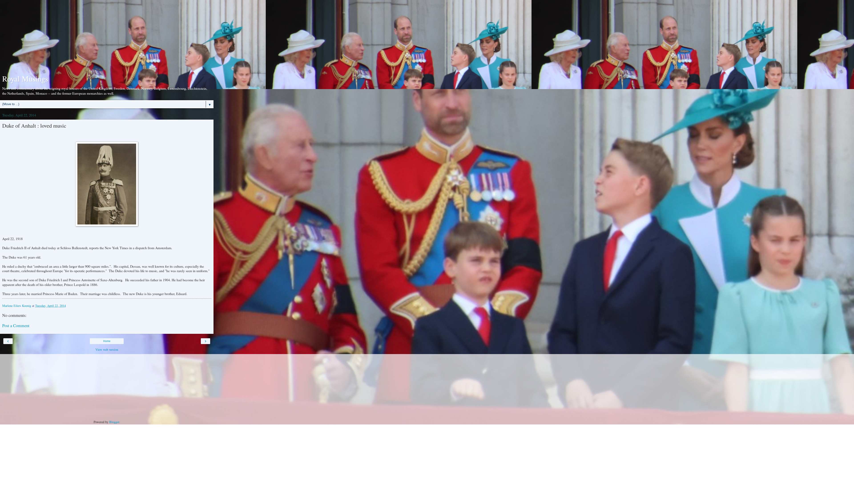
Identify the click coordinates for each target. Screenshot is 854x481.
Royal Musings (25, 78)
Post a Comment (15, 325)
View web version (106, 349)
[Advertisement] (107, 38)
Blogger (114, 422)
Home (107, 341)
